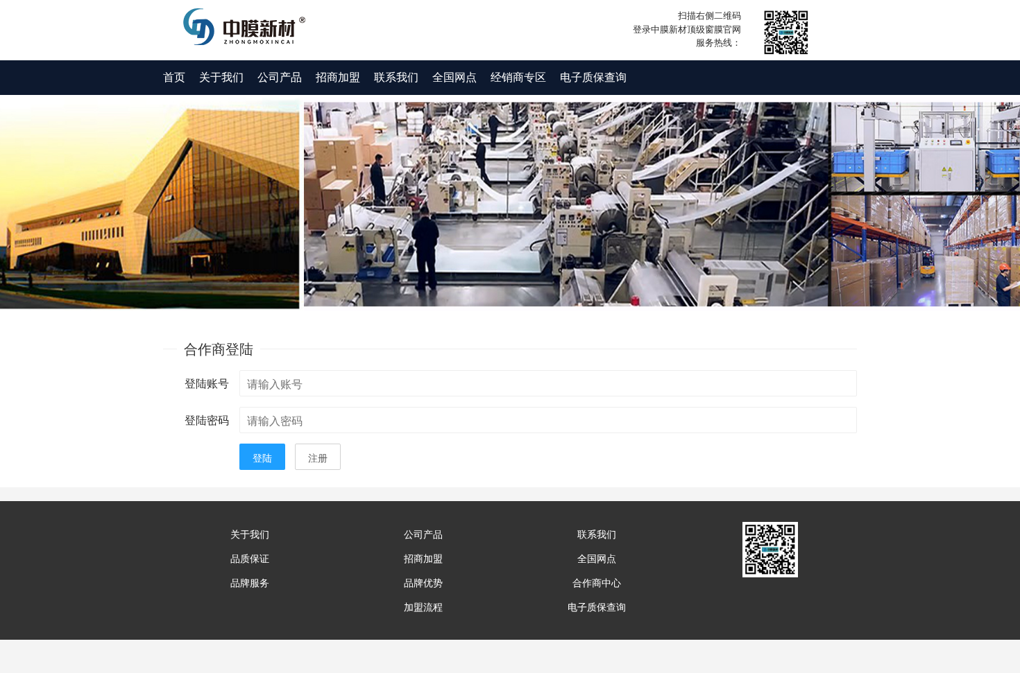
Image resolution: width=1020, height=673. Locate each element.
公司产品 (279, 77)
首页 (174, 77)
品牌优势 (423, 582)
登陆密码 (207, 420)
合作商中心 (596, 582)
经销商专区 (518, 77)
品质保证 (249, 558)
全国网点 (454, 77)
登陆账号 (207, 383)
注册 (318, 457)
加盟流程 (423, 606)
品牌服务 (249, 582)
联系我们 (396, 77)
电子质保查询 (593, 77)
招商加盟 (338, 77)
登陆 (262, 457)
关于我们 (221, 77)
